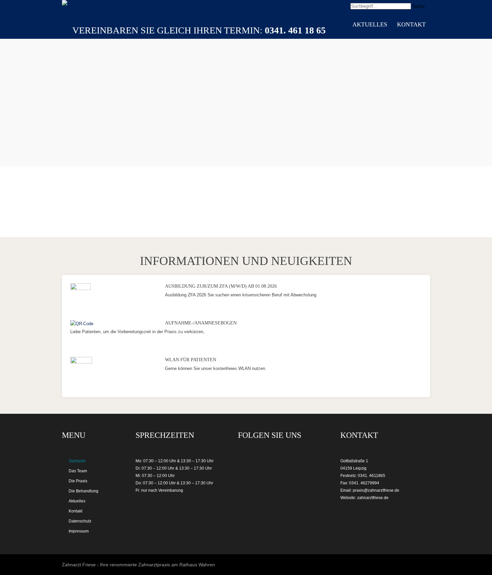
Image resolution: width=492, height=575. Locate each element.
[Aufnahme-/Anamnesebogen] (81, 323)
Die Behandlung (83, 491)
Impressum (79, 531)
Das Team (78, 471)
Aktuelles (369, 24)
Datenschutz (80, 521)
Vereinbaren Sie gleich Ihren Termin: (199, 30)
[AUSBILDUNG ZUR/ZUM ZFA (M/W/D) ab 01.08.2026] (80, 288)
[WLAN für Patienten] (81, 362)
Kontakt (411, 24)
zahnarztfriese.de (373, 497)
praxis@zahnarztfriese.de (376, 490)
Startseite (77, 461)
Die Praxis (78, 481)
